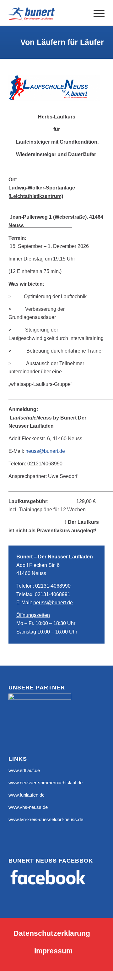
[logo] (46, 12)
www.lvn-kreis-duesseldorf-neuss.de (45, 819)
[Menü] (96, 12)
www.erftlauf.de (24, 770)
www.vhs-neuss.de (28, 807)
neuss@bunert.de (45, 451)
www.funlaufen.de (26, 795)
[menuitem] (96, 12)
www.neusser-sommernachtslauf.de (45, 782)
